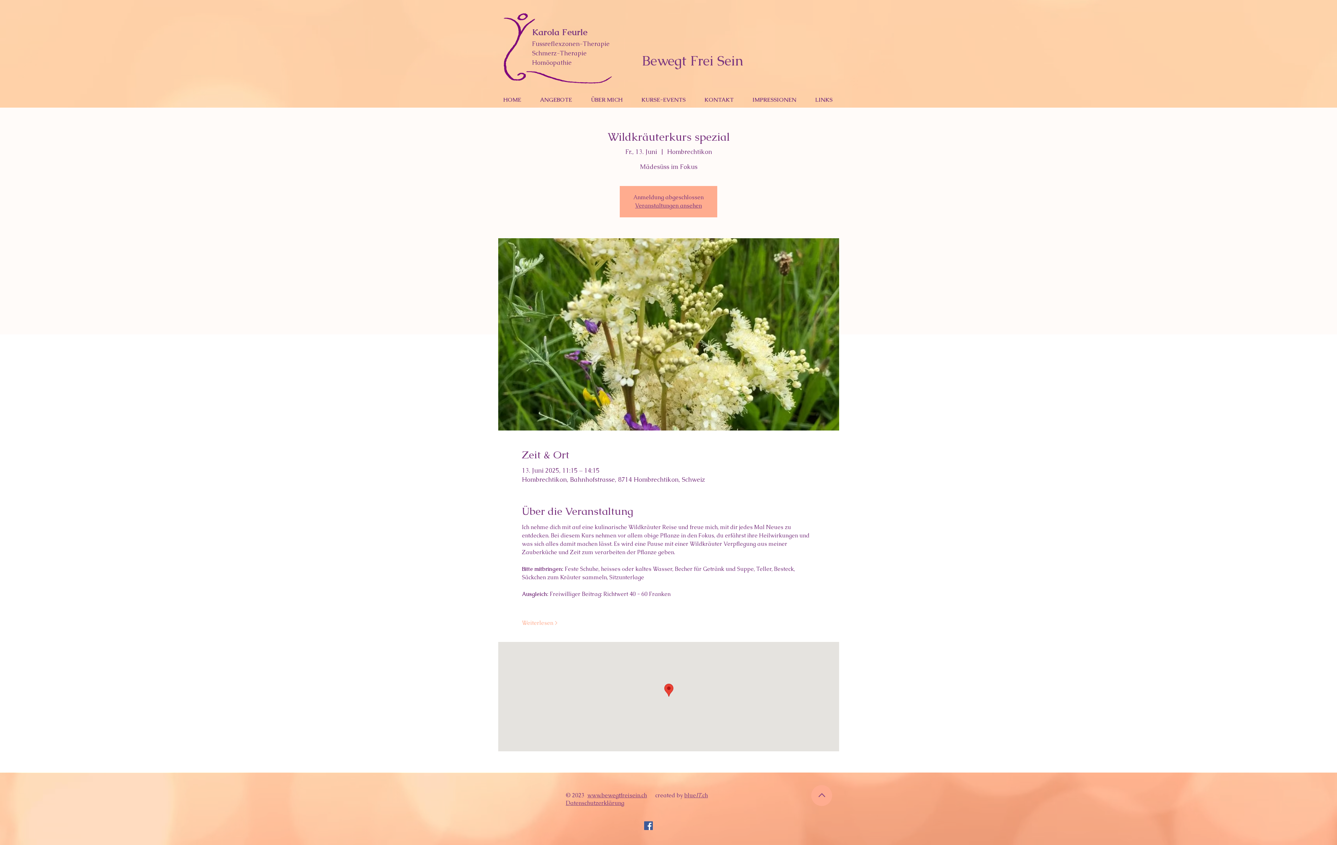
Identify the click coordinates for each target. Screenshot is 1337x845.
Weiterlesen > (539, 623)
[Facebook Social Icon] (648, 825)
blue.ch (696, 795)
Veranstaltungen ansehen (668, 205)
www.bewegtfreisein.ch (617, 795)
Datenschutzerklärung (595, 803)
